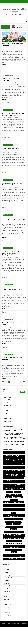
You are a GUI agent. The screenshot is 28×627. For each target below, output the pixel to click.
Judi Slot (10, 40)
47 (20, 382)
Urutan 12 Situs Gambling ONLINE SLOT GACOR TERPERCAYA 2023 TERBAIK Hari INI (14, 556)
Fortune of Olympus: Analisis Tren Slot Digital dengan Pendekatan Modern (20, 27)
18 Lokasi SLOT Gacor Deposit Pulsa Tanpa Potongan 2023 (13, 460)
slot (7, 521)
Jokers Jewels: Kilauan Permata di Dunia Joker (14, 444)
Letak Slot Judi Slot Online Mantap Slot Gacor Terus (14, 502)
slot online (18, 540)
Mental (14, 512)
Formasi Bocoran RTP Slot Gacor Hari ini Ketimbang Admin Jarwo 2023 (14, 485)
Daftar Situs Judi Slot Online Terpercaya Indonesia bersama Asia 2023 (14, 481)
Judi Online (5, 40)
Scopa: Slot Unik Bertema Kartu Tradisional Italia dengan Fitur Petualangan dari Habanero (11, 253)
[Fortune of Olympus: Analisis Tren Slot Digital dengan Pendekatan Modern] (13, 26)
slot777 (19, 521)
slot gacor (14, 529)
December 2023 (7, 599)
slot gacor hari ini (8, 538)
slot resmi (9, 543)
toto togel (14, 552)
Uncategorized (7, 421)
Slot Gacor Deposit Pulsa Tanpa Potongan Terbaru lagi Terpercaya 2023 (14, 535)
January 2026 (6, 569)
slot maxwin (10, 540)
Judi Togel (6, 410)
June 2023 (6, 607)
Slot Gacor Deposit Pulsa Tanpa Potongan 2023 (14, 531)
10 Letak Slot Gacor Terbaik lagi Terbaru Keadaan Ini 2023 (13, 452)
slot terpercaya (17, 543)
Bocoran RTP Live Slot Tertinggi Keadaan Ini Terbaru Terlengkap (13, 471)
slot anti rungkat (17, 524)
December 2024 (7, 577)
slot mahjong (6, 416)
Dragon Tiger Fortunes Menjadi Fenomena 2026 (14, 441)
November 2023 (7, 602)
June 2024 (6, 585)
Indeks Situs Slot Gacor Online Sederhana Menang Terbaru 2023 (14, 489)
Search (22, 391)
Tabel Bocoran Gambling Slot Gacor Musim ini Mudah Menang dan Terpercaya (13, 547)
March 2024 (6, 591)
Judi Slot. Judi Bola (17, 497)
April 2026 (6, 567)
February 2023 (7, 618)
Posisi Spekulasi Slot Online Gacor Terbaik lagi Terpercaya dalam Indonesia (14, 516)
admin (4, 47)
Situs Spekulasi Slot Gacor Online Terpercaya (14, 518)
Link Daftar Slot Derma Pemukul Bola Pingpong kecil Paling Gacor (14, 509)
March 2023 (6, 615)
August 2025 (6, 572)
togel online (9, 549)
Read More (4, 64)
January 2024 (6, 596)
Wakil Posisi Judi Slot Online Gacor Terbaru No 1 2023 (14, 558)
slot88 (13, 521)
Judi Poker (6, 405)
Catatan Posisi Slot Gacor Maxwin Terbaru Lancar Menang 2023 (14, 475)
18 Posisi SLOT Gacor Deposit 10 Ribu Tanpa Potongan (14, 464)
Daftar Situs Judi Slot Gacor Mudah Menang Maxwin (14, 478)
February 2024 (7, 593)
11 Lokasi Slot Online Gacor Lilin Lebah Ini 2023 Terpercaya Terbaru (13, 456)
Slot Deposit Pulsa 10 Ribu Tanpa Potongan (13, 526)
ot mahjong (6, 413)
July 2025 (6, 575)
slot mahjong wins (7, 418)
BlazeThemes (15, 624)
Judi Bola (6, 399)
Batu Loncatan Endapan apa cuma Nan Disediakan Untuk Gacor (14, 467)
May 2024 (6, 588)
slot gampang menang (19, 538)
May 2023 (6, 610)
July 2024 (6, 583)
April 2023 (6, 612)
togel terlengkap (18, 549)
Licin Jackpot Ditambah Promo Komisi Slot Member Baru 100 (14, 506)
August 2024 (6, 580)
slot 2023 (9, 524)
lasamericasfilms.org (14, 9)
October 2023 (6, 604)
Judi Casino (18, 492)
